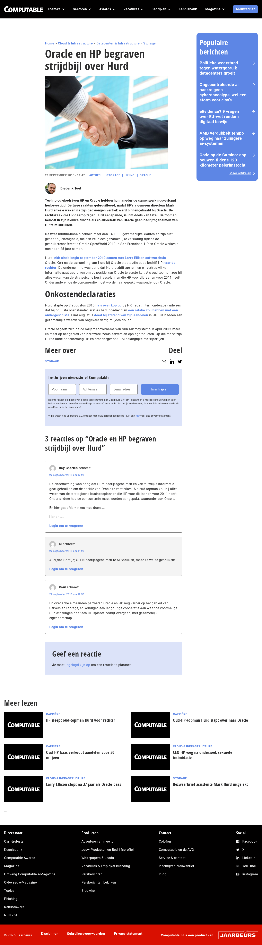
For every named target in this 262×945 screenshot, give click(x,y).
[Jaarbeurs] (236, 935)
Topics (9, 891)
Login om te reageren (66, 526)
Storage (149, 43)
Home (49, 43)
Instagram (250, 874)
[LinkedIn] (171, 361)
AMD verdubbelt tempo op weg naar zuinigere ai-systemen (222, 138)
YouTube (249, 866)
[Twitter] (179, 361)
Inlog (163, 874)
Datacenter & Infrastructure (118, 43)
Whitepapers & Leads (97, 858)
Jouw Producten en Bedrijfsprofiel (107, 850)
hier (138, 415)
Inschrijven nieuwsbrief (176, 866)
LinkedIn (248, 858)
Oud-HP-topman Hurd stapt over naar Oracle (210, 720)
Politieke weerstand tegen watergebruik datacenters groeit (219, 68)
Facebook (249, 841)
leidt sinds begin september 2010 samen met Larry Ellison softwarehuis (109, 258)
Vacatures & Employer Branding (105, 866)
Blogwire (88, 891)
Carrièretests (14, 841)
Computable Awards (19, 858)
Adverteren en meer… (97, 841)
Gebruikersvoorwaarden (86, 934)
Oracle (145, 175)
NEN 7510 (11, 915)
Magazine (11, 866)
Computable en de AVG (176, 850)
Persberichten (92, 874)
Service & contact (172, 858)
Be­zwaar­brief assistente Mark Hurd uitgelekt (210, 784)
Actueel (95, 175)
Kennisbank (13, 850)
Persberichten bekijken (98, 882)
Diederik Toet (70, 188)
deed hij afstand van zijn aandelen (121, 315)
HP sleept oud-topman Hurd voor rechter (80, 720)
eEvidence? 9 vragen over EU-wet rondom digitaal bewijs (219, 116)
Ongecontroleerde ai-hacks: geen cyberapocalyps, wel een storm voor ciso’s (223, 92)
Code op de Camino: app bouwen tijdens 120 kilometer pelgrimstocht (223, 160)
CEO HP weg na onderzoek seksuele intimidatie (202, 755)
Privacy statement (128, 934)
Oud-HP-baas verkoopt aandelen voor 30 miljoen (80, 755)
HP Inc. (130, 175)
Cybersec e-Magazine (20, 882)
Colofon (165, 841)
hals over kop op (109, 305)
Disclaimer (49, 934)
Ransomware (14, 907)
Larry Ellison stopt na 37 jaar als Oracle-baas (83, 784)
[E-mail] (163, 361)
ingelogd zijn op (78, 665)
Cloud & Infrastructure (75, 43)
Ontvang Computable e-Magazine (29, 874)
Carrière (53, 714)
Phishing (11, 899)
